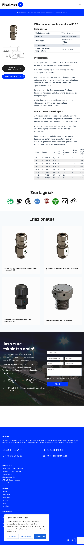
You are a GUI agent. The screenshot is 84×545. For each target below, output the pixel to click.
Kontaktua (5, 506)
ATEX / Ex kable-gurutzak (11, 480)
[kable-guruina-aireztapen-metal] (13, 32)
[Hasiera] (17, 13)
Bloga (4, 503)
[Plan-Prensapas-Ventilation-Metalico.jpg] (13, 52)
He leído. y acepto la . (62, 379)
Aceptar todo (40, 536)
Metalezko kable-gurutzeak (11, 471)
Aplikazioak (6, 494)
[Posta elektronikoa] (68, 540)
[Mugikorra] (73, 540)
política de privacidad (67, 379)
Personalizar (13, 536)
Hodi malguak (7, 474)
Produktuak (6, 497)
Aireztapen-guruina (8, 477)
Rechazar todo (26, 536)
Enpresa (5, 500)
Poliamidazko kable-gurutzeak (12, 468)
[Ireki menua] (80, 4)
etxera (4, 491)
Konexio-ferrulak (7, 483)
